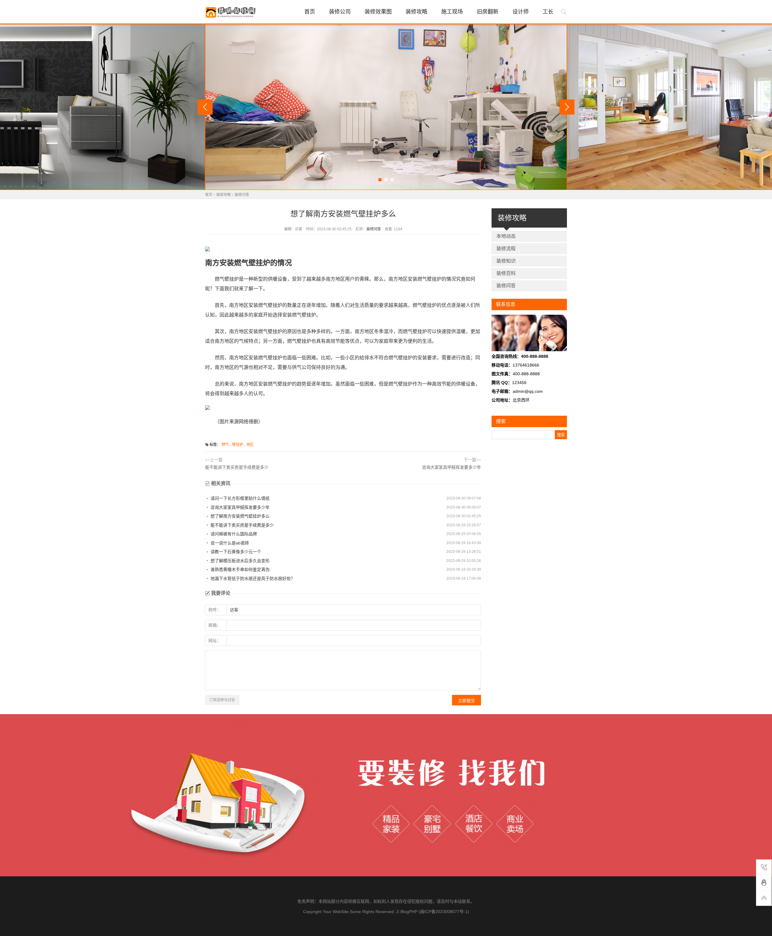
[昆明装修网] (231, 12)
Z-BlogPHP (406, 911)
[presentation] (205, 107)
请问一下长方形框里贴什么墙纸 (239, 498)
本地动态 (506, 236)
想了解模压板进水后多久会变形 (239, 560)
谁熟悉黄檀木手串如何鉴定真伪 (239, 569)
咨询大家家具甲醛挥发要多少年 (451, 467)
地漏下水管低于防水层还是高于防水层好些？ (252, 578)
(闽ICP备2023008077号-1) (444, 911)
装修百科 (506, 273)
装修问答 (242, 195)
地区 (250, 445)
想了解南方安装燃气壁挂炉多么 (239, 516)
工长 (548, 12)
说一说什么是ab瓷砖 (229, 542)
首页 (309, 12)
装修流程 (506, 248)
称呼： (214, 609)
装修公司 (340, 12)
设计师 (520, 12)
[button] (379, 179)
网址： (214, 640)
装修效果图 (378, 12)
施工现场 (452, 12)
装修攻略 (416, 12)
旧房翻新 (487, 12)
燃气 (225, 445)
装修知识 (506, 260)
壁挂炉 (237, 445)
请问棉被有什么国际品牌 (233, 533)
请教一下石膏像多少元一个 (235, 551)
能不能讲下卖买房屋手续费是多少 (236, 467)
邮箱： (214, 625)
